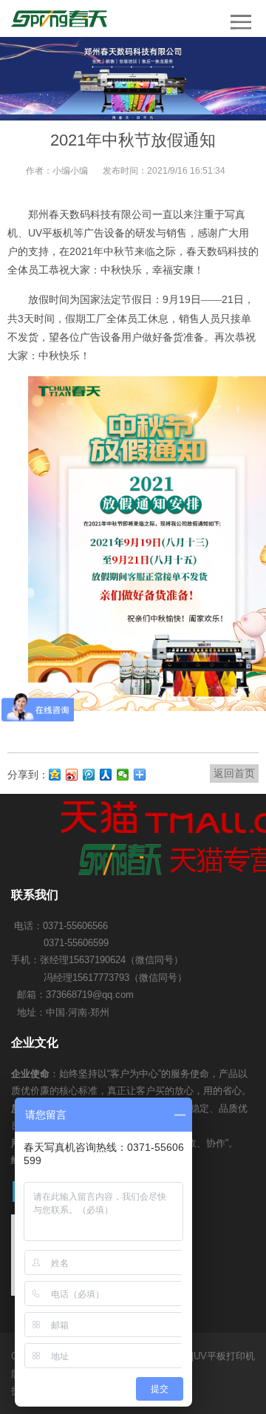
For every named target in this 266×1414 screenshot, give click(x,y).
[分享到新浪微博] (72, 775)
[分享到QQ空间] (55, 775)
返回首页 (234, 773)
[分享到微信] (123, 775)
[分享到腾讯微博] (89, 775)
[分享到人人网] (106, 775)
